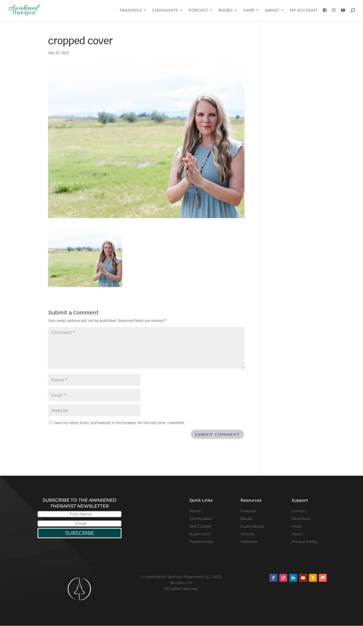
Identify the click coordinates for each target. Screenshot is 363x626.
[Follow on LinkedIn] (293, 578)
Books (226, 10)
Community (165, 10)
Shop (249, 10)
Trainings (131, 10)
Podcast (198, 10)
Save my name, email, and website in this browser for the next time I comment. (119, 422)
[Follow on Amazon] (313, 578)
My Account (304, 10)
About (272, 10)
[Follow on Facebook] (273, 578)
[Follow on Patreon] (323, 578)
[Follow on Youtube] (303, 578)
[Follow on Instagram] (283, 578)
